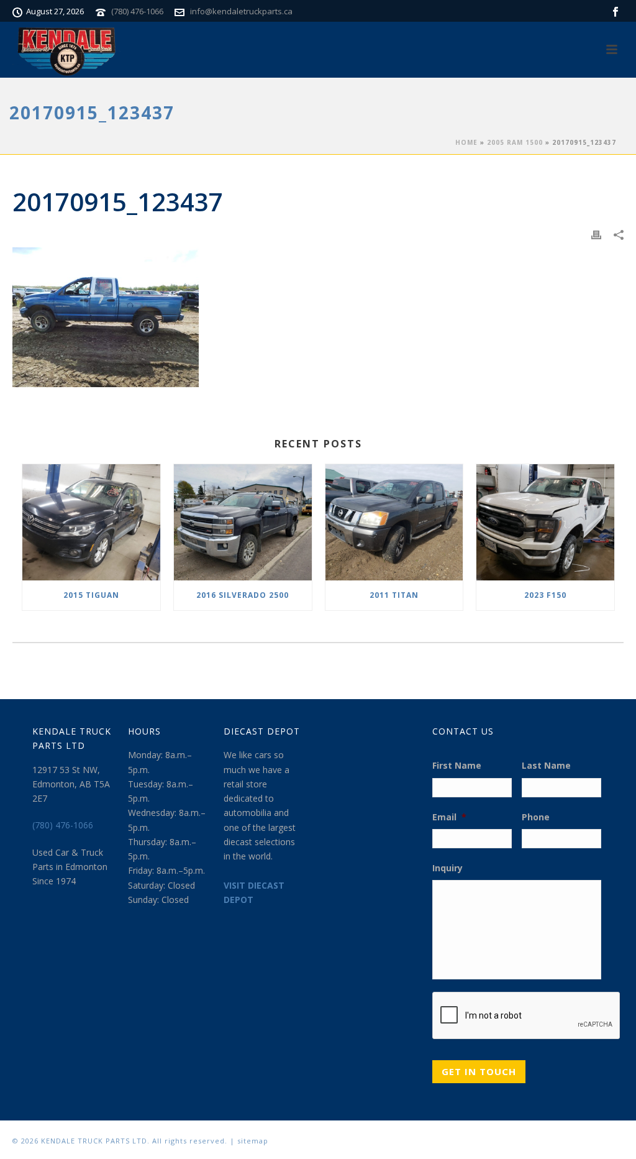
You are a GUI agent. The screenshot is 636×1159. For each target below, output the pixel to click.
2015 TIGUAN (91, 595)
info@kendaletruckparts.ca (241, 11)
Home (466, 142)
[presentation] (526, 1016)
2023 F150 (545, 595)
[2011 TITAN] (394, 522)
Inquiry (447, 868)
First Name (456, 765)
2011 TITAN (394, 595)
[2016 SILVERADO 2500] (243, 522)
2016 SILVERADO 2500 (242, 595)
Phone (536, 817)
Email (449, 817)
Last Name (546, 765)
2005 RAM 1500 (515, 142)
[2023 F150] (545, 522)
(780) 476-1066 (137, 11)
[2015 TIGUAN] (91, 522)
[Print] (596, 234)
